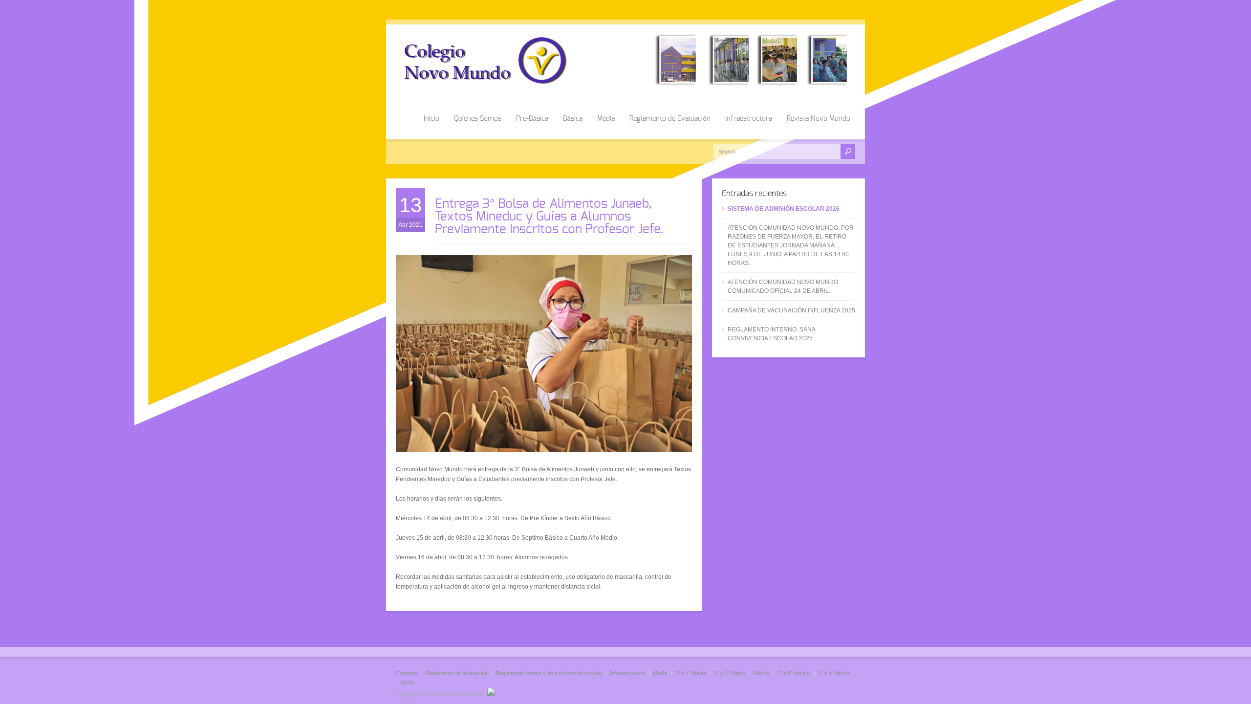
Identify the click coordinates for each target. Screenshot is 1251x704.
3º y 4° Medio (690, 673)
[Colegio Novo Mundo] (625, 83)
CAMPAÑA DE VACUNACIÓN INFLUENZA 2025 (791, 310)
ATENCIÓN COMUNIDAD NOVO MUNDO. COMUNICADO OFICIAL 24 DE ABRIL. (784, 286)
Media (606, 118)
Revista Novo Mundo (818, 118)
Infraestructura (748, 118)
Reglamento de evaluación (456, 673)
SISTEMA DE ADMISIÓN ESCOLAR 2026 (784, 208)
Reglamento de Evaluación (670, 118)
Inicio (431, 118)
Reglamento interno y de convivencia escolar (549, 673)
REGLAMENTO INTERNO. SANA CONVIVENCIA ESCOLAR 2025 (771, 334)
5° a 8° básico (793, 673)
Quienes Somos (477, 118)
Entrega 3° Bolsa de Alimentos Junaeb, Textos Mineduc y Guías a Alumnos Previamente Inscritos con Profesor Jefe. (549, 217)
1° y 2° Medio (729, 673)
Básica (572, 118)
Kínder (407, 682)
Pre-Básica (532, 118)
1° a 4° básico (834, 673)
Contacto (406, 673)
